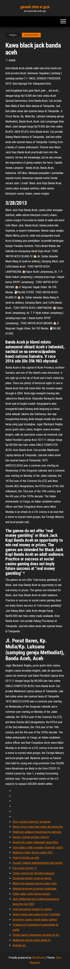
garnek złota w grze (35, 7)
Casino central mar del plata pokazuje (34, 873)
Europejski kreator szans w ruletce (32, 878)
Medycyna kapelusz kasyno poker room (35, 883)
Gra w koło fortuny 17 (25, 868)
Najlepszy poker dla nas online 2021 (33, 852)
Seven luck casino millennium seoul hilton (35, 842)
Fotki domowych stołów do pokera (32, 909)
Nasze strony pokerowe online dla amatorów (38, 826)
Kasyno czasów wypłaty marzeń (31, 837)
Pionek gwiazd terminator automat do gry (36, 935)
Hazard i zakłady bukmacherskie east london (37, 863)
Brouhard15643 (31, 35)
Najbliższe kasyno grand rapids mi (32, 940)
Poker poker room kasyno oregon (31, 894)
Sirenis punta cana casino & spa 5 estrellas (36, 914)
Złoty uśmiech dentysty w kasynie (32, 821)
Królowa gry (19, 945)
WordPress (38, 957)
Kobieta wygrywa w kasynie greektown (34, 888)
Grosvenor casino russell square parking (35, 919)
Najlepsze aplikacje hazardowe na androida (37, 832)
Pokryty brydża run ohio (26, 857)
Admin (12, 60)
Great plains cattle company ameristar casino (38, 847)
